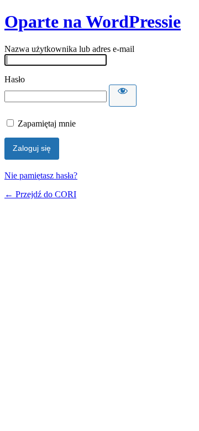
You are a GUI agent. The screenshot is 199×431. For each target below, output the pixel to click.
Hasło (14, 79)
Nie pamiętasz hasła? (40, 175)
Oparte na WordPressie (92, 21)
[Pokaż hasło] (123, 96)
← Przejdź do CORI (40, 194)
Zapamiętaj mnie (47, 123)
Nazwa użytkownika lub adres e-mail (69, 49)
